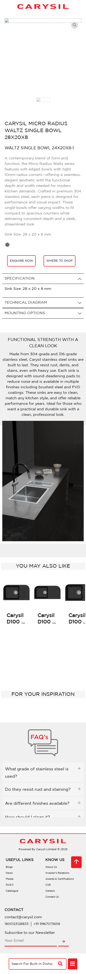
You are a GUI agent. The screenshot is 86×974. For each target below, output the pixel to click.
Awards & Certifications (59, 879)
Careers (50, 891)
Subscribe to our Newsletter (30, 933)
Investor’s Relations (57, 873)
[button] (72, 964)
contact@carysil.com (23, 917)
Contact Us (52, 897)
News (9, 873)
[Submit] (63, 941)
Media (9, 879)
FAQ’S (10, 885)
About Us (51, 867)
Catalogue (12, 891)
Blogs (9, 867)
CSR (48, 885)
